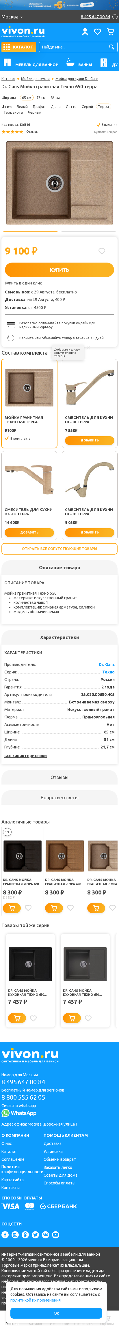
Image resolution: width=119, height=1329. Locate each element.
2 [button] (89, 231)
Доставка (53, 1143)
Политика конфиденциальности (22, 1169)
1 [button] (30, 231)
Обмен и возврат (60, 1159)
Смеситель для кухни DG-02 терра (29, 512)
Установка (53, 1151)
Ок (56, 1313)
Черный (34, 112)
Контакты (10, 1187)
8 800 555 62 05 (23, 1097)
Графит (39, 106)
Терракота (13, 112)
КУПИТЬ (59, 270)
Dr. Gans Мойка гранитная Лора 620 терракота (63, 882)
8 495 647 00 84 (23, 1081)
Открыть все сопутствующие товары (59, 549)
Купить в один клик (23, 283)
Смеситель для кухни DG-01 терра (89, 419)
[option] (59, 182)
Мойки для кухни (35, 79)
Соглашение (13, 1159)
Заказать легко (58, 1167)
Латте (71, 106)
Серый (87, 106)
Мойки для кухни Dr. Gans (76, 79)
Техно (108, 672)
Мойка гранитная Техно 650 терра (24, 419)
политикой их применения (35, 1300)
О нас (6, 1143)
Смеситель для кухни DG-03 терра (89, 512)
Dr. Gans (107, 664)
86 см (55, 98)
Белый (22, 106)
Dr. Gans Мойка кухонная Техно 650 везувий (81, 993)
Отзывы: (32, 131)
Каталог (8, 79)
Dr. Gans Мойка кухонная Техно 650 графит (26, 993)
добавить (90, 440)
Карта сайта (12, 1180)
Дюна (56, 106)
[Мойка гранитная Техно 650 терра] (59, 182)
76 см (41, 98)
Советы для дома (60, 1175)
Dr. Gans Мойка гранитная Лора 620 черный (21, 882)
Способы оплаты (59, 1183)
